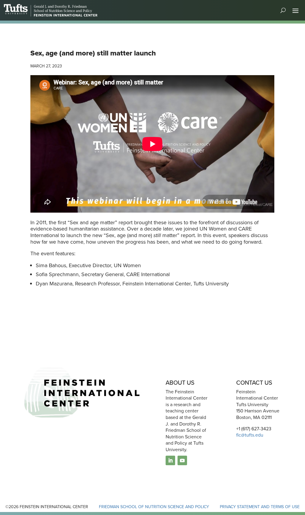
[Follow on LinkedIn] (170, 460)
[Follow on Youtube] (182, 460)
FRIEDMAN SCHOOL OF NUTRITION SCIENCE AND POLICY (154, 507)
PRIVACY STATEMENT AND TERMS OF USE (260, 507)
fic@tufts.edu (249, 435)
